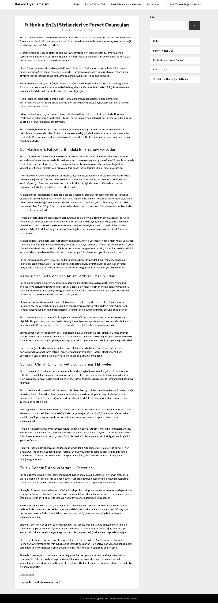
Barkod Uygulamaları (32, 4)
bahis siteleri (27, 574)
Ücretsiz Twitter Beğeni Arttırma (183, 4)
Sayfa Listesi (153, 4)
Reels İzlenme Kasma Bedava (126, 4)
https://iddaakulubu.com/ (44, 582)
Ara (152, 17)
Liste (76, 4)
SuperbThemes (130, 598)
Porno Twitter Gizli (95, 4)
